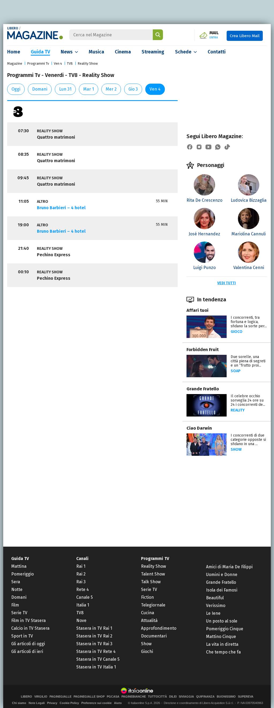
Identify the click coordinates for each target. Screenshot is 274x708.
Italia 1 (82, 605)
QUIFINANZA (205, 696)
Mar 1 (88, 89)
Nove (81, 620)
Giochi (147, 651)
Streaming (153, 52)
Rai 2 (81, 574)
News (67, 52)
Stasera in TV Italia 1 (96, 667)
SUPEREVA (245, 696)
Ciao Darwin (199, 428)
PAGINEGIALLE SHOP (89, 696)
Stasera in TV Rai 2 (94, 636)
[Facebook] (190, 147)
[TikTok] (227, 147)
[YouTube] (208, 147)
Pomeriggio (22, 574)
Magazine (14, 63)
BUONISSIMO (226, 696)
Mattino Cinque (221, 636)
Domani (39, 89)
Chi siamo (19, 703)
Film (15, 605)
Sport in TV (22, 636)
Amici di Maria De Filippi (229, 566)
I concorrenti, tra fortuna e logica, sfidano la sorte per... (249, 321)
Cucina (147, 612)
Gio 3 (133, 89)
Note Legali (37, 703)
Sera (15, 581)
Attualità (149, 620)
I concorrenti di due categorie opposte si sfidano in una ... (248, 439)
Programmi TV (155, 558)
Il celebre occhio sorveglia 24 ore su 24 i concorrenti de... (248, 400)
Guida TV (40, 52)
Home (13, 52)
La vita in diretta (222, 644)
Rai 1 (80, 566)
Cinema (123, 52)
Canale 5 (84, 597)
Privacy (52, 703)
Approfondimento (158, 628)
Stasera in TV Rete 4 (96, 651)
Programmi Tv (38, 63)
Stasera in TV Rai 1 (94, 628)
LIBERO (12, 28)
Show (236, 449)
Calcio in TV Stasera (30, 628)
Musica (96, 52)
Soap (236, 371)
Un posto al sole (221, 621)
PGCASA (113, 696)
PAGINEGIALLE (60, 696)
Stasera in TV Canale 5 (98, 659)
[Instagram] (199, 147)
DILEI (173, 696)
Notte (16, 589)
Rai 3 (81, 581)
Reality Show (88, 63)
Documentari (154, 636)
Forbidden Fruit (203, 349)
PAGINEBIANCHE (133, 696)
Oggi (16, 89)
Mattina (18, 566)
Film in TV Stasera (28, 620)
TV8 (70, 63)
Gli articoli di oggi (28, 643)
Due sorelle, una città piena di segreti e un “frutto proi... (248, 361)
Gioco (236, 331)
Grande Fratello (203, 389)
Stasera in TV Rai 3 (94, 643)
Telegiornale (153, 605)
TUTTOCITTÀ (157, 696)
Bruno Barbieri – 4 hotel (61, 207)
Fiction (147, 597)
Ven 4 (58, 63)
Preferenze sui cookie (96, 703)
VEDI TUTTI (226, 283)
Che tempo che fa (223, 652)
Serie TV (19, 612)
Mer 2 (111, 89)
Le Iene (213, 613)
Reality (238, 410)
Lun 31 (65, 89)
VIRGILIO (40, 696)
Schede (183, 52)
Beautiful (215, 597)
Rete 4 (82, 589)
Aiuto (118, 703)
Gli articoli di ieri (27, 651)
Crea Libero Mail (245, 35)
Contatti (217, 52)
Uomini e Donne (221, 574)
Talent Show (153, 574)
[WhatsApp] (218, 147)
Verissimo (215, 605)
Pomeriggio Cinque (224, 628)
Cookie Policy (69, 703)
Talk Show (151, 581)
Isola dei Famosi (221, 590)
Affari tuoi (197, 310)
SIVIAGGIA (186, 696)
